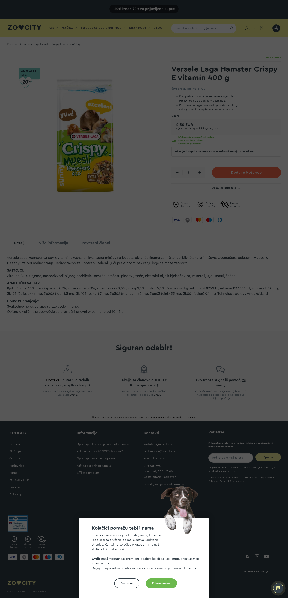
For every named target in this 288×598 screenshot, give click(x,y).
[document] (145, 559)
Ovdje (96, 558)
